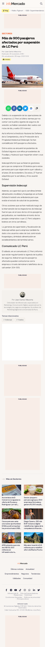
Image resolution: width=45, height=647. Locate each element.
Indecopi (8, 320)
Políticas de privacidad (32, 597)
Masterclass (18, 595)
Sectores (7, 33)
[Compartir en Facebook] (14, 108)
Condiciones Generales (13, 597)
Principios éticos (23, 599)
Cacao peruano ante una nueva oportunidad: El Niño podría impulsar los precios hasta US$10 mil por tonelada (11, 525)
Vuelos (21, 320)
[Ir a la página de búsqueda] (41, 3)
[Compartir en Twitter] (25, 108)
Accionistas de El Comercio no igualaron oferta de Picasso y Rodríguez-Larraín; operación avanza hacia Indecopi (11, 501)
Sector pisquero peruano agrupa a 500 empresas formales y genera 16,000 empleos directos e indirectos (33, 501)
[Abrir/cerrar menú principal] (3, 3)
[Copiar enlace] (36, 108)
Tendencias (35, 574)
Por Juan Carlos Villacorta (11, 52)
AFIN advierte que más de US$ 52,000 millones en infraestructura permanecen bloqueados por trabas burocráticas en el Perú (11, 548)
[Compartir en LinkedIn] (19, 108)
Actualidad (30, 569)
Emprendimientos (12, 574)
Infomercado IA (13, 593)
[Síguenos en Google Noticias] (31, 108)
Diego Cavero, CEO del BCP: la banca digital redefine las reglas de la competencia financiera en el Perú (33, 525)
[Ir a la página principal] (15, 3)
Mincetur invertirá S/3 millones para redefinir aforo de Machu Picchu (33, 547)
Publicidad (28, 595)
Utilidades (17, 578)
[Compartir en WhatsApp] (8, 108)
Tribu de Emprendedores (29, 593)
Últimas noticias (17, 569)
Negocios (25, 574)
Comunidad (27, 578)
